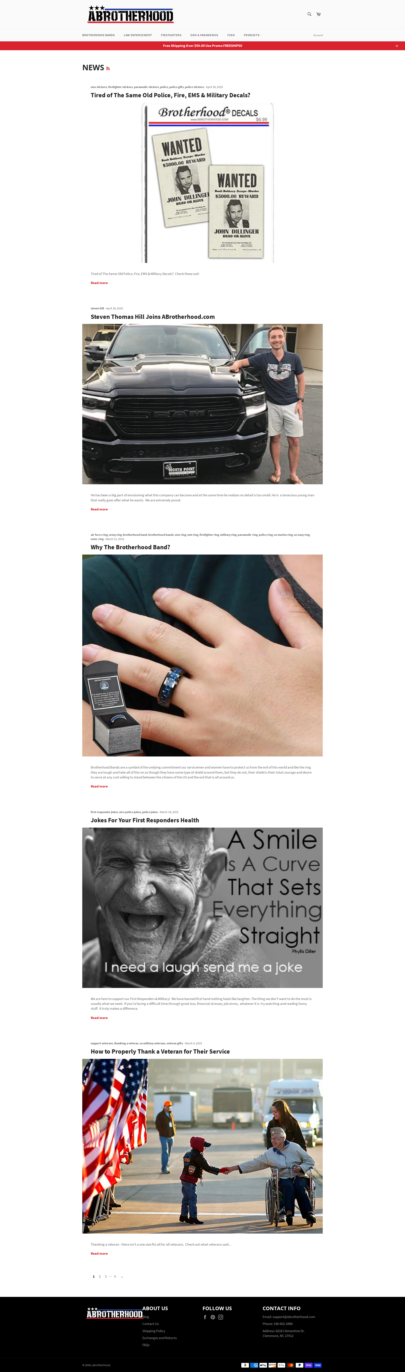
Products (252, 35)
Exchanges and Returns (159, 1337)
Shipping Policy (153, 1331)
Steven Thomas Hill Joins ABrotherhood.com (153, 317)
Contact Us (150, 1323)
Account (318, 35)
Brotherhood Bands (98, 35)
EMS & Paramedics (204, 35)
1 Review (308, 94)
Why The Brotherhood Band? (130, 547)
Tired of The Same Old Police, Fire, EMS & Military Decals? (170, 95)
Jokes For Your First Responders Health (145, 820)
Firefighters (171, 35)
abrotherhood (101, 1365)
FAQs (146, 1344)
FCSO (231, 35)
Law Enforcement (138, 35)
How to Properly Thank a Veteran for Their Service (160, 1051)
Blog (145, 1316)
